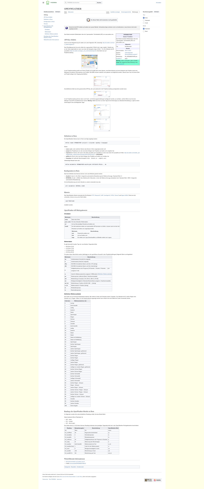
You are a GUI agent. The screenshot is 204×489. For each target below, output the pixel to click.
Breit (146, 31)
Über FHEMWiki (52, 479)
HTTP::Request (95, 195)
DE (129, 50)
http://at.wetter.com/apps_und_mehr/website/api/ (82, 50)
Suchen (99, 2)
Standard (147, 20)
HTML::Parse (114, 195)
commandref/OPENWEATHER (77, 463)
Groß (146, 22)
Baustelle (73, 467)
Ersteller (118, 58)
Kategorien (67, 467)
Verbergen (57, 11)
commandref (119, 64)
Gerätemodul (80, 467)
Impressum (59, 479)
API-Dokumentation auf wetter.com (75, 461)
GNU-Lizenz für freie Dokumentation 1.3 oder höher (71, 476)
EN (125, 50)
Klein (146, 17)
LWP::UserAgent (105, 195)
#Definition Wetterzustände (104, 274)
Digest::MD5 (124, 195)
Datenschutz (45, 479)
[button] (43, 2)
